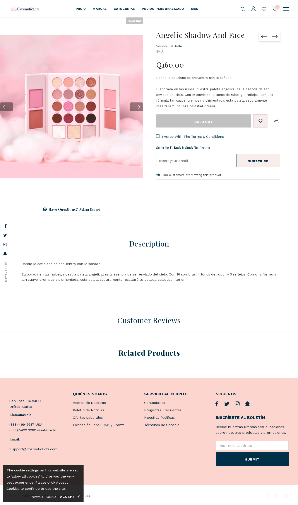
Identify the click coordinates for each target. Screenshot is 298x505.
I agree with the (176, 136)
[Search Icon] (243, 9)
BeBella (176, 46)
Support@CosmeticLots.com (33, 449)
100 (165, 175)
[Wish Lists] (260, 121)
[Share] (275, 121)
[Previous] (6, 106)
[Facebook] (217, 404)
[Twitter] (227, 404)
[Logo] (24, 9)
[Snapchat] (247, 404)
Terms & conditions (207, 136)
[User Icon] (253, 9)
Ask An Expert (89, 209)
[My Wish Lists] (264, 9)
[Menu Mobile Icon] (286, 9)
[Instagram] (237, 404)
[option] (71, 106)
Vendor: (162, 46)
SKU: (160, 51)
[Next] (136, 106)
